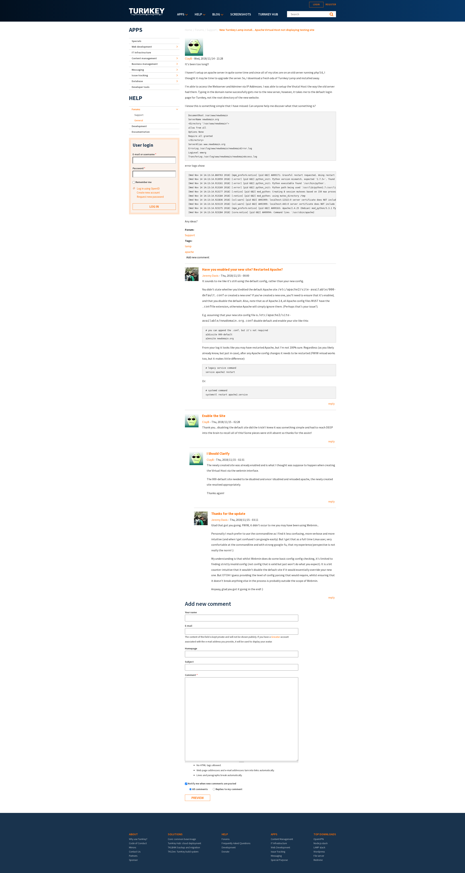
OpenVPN (319, 839)
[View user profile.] (194, 46)
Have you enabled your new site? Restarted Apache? (242, 269)
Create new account (148, 192)
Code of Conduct (138, 843)
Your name (191, 612)
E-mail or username (144, 154)
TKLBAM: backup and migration (184, 847)
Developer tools (140, 87)
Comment (191, 674)
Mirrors (132, 847)
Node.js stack (320, 843)
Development (139, 126)
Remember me (143, 182)
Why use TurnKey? (138, 839)
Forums (199, 30)
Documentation (141, 131)
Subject (189, 661)
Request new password (150, 196)
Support (212, 30)
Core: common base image (182, 839)
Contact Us (134, 851)
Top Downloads (325, 834)
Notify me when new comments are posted (212, 783)
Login (316, 4)
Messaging (138, 69)
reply (331, 403)
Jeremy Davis (210, 275)
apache (189, 252)
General (138, 120)
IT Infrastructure (141, 52)
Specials (136, 41)
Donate (225, 851)
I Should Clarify (218, 453)
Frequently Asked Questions (236, 843)
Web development (142, 46)
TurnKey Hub (268, 14)
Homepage (191, 648)
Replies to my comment (229, 789)
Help (197, 14)
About (133, 834)
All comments (200, 789)
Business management (145, 64)
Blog (215, 14)
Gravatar (275, 636)
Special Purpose (279, 860)
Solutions (175, 834)
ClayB (188, 58)
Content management (144, 58)
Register (331, 4)
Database (137, 81)
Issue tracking (140, 75)
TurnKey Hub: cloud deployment (184, 843)
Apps (179, 14)
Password (139, 168)
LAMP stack (319, 847)
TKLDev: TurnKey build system (183, 851)
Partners (133, 855)
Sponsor (133, 860)
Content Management (282, 839)
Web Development (280, 847)
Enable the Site (213, 416)
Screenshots (240, 14)
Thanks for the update (228, 514)
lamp (188, 246)
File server (319, 855)
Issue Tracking (278, 851)
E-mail (188, 625)
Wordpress (319, 851)
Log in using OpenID (148, 188)
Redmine (318, 860)
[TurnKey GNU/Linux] (147, 14)
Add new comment (197, 257)
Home (188, 30)
